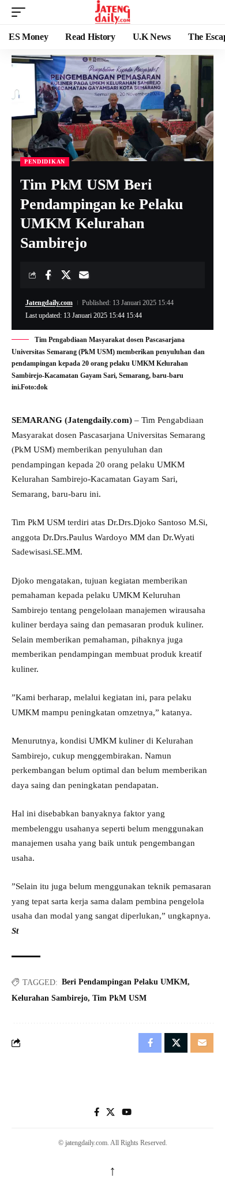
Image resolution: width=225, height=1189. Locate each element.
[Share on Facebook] (48, 275)
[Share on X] (66, 275)
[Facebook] (96, 1112)
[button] (21, 12)
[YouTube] (126, 1112)
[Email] (84, 275)
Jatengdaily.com (49, 303)
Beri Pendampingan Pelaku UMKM (124, 982)
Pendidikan (44, 161)
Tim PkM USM (119, 998)
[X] (110, 1112)
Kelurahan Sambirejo (50, 998)
